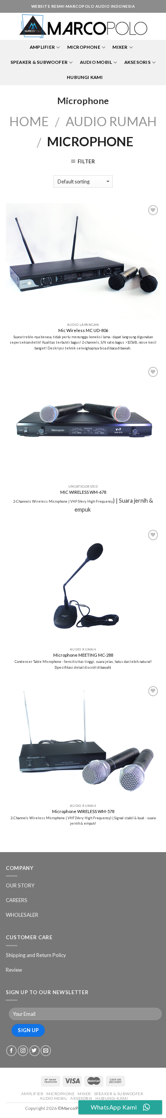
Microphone (83, 47)
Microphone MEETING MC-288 (83, 654)
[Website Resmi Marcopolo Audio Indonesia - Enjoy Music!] (83, 26)
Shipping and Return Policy (36, 955)
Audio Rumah (111, 121)
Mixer (119, 47)
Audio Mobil (96, 62)
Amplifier (42, 47)
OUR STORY (20, 885)
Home (29, 121)
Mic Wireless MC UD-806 (83, 330)
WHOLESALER (22, 915)
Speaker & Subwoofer (39, 62)
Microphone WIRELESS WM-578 (83, 811)
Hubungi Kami (85, 77)
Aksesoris (137, 62)
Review (14, 970)
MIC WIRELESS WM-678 (83, 492)
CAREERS (16, 900)
